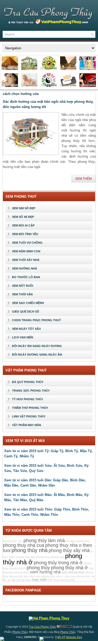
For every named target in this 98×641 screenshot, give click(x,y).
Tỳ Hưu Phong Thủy (27, 399)
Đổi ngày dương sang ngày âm (37, 354)
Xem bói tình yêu (25, 234)
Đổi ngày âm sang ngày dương (37, 346)
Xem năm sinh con (26, 251)
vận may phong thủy (77, 576)
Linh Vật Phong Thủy (28, 416)
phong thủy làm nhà (44, 540)
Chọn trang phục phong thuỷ (36, 320)
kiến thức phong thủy (61, 579)
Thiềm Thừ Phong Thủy (30, 407)
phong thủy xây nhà (69, 550)
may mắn (39, 580)
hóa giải (30, 557)
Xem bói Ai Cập (23, 225)
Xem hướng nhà (24, 268)
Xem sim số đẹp (23, 208)
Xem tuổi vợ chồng (27, 242)
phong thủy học (12, 541)
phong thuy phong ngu (50, 557)
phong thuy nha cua (23, 545)
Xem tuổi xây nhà (25, 259)
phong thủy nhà (29, 550)
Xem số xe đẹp (23, 216)
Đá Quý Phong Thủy (27, 382)
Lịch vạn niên (22, 337)
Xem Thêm (83, 179)
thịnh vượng (16, 557)
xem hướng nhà (45, 572)
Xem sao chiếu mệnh (28, 302)
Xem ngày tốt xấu (26, 328)
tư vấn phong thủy (19, 579)
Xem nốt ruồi (22, 285)
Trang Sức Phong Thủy (31, 390)
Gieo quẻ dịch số (25, 311)
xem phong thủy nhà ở (49, 576)
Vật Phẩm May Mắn (26, 425)
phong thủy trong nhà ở (58, 562)
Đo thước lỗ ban (26, 277)
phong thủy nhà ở (69, 567)
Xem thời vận (22, 294)
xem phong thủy (73, 572)
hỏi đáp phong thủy (78, 541)
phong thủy (38, 567)
